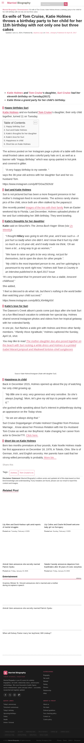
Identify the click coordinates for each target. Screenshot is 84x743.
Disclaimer (77, 740)
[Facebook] (5, 695)
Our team (46, 707)
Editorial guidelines (49, 710)
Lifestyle (53, 33)
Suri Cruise (64, 92)
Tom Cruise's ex (26, 473)
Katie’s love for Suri (15, 137)
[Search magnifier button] (66, 4)
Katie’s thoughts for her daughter (21, 133)
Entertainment (23, 9)
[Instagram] (14, 695)
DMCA (70, 740)
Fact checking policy (49, 713)
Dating (45, 684)
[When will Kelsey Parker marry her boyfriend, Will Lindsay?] (72, 642)
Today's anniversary (10, 704)
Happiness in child (14, 140)
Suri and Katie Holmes (16, 130)
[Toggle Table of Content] (34, 123)
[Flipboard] (19, 695)
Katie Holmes (15, 92)
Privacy (59, 740)
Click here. (32, 435)
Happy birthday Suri (15, 126)
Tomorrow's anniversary (11, 707)
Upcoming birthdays (10, 713)
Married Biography (9, 9)
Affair (45, 693)
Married (18, 2)
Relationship (47, 690)
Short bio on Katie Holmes (18, 144)
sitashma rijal (37, 33)
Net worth (46, 678)
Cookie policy (47, 719)
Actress (13, 473)
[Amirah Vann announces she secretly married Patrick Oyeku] (72, 617)
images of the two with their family (44, 207)
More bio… (49, 457)
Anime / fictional (9, 722)
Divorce (45, 687)
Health (6, 719)
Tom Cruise (35, 92)
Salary (6, 716)
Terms (65, 740)
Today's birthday (9, 710)
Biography (46, 675)
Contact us (46, 716)
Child (47, 33)
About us (46, 704)
